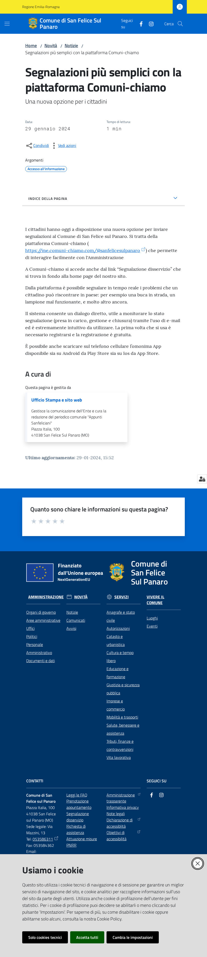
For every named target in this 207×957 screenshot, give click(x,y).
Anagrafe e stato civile (121, 616)
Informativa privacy (123, 807)
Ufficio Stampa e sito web (56, 400)
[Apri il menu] (7, 24)
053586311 (43, 839)
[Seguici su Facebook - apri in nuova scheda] (139, 23)
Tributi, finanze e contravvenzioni (120, 745)
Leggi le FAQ (76, 795)
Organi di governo (41, 612)
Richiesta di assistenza (76, 829)
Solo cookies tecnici (45, 937)
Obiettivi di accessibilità (116, 835)
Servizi (121, 597)
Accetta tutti (87, 937)
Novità (50, 45)
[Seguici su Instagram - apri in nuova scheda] (149, 23)
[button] (180, 23)
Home (31, 45)
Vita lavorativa (119, 757)
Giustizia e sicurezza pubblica (123, 689)
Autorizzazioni (118, 628)
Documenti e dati (40, 661)
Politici (31, 636)
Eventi (152, 626)
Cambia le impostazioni (133, 937)
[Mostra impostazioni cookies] (202, 478)
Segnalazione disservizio (77, 817)
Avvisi (71, 628)
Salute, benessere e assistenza (123, 729)
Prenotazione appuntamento (78, 804)
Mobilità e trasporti (122, 717)
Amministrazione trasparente (121, 798)
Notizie (71, 45)
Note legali (116, 814)
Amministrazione (46, 597)
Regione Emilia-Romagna (41, 6)
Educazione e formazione (117, 673)
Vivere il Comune (155, 600)
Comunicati (75, 620)
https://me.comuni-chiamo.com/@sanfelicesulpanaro (82, 250)
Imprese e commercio (116, 705)
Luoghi (152, 618)
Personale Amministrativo (39, 648)
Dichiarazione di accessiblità (120, 823)
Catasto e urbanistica (116, 640)
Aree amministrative (43, 620)
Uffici (30, 628)
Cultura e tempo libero (120, 657)
